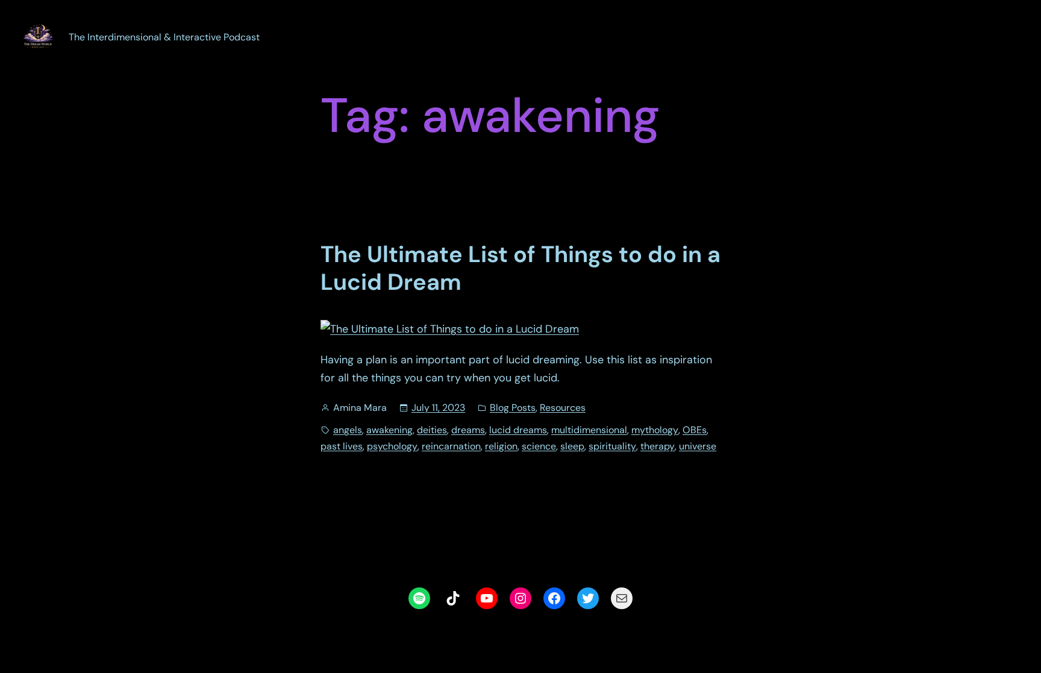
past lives (341, 446)
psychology (392, 446)
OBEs (695, 430)
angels (347, 430)
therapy (657, 446)
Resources (563, 407)
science (539, 446)
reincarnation (451, 446)
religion (501, 446)
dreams (468, 430)
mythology (654, 430)
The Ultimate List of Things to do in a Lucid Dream (520, 268)
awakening (389, 430)
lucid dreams (518, 430)
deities (432, 430)
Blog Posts (513, 407)
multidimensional (589, 430)
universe (697, 446)
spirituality (612, 446)
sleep (572, 446)
